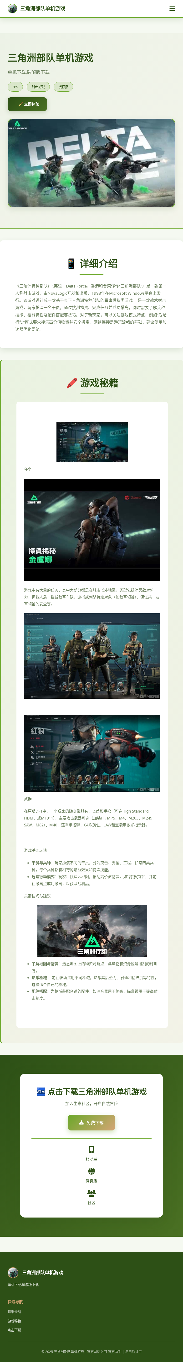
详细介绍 (14, 1311)
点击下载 (14, 1330)
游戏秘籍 (14, 1321)
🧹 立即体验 (28, 104)
